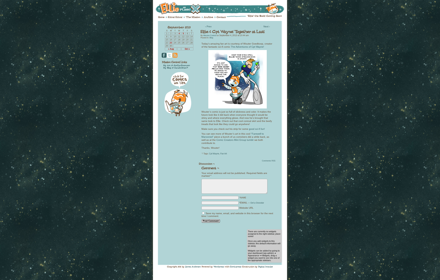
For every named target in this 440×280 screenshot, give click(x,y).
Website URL (246, 207)
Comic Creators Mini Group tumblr (235, 140)
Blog (211, 38)
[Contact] (221, 17)
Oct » (187, 49)
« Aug (171, 49)
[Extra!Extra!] (175, 17)
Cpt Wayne (214, 153)
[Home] (161, 17)
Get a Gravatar (257, 203)
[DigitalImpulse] (265, 267)
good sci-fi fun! (257, 129)
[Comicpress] (235, 267)
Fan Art (223, 153)
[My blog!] (175, 68)
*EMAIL (251, 202)
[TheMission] (193, 17)
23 (171, 43)
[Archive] (208, 17)
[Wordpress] (218, 267)
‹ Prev (208, 26)
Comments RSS (268, 161)
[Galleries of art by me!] (176, 65)
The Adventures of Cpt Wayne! (247, 46)
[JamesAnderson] (193, 267)
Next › (266, 26)
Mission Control (209, 35)
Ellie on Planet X (222, 8)
